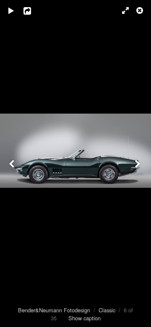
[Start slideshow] (11, 10)
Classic (107, 310)
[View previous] (12, 163)
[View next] (138, 163)
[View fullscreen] (121, 10)
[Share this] (33, 10)
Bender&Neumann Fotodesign (54, 310)
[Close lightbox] (140, 10)
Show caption (84, 318)
